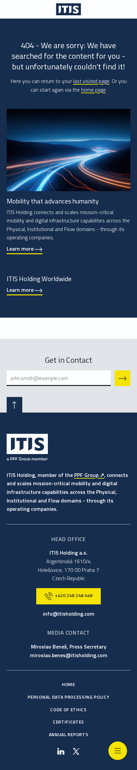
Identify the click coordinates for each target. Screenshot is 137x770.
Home (68, 684)
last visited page (91, 81)
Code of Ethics (68, 709)
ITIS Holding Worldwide (39, 278)
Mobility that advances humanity (53, 201)
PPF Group (86, 475)
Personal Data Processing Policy (68, 697)
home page (93, 90)
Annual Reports (68, 734)
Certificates (68, 722)
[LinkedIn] (60, 751)
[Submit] (122, 378)
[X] (76, 751)
